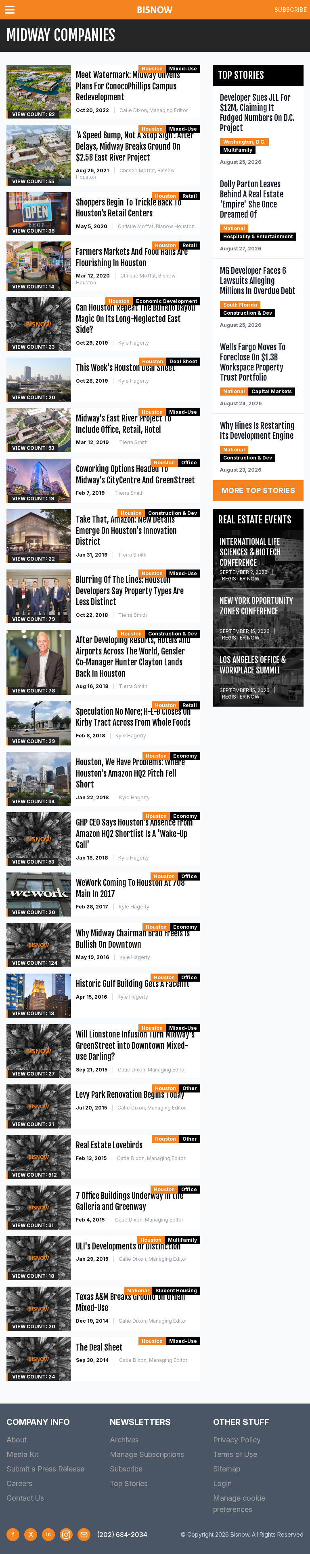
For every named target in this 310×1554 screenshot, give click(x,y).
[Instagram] (66, 1534)
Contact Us (25, 1498)
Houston (152, 69)
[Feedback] (84, 1534)
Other (189, 1088)
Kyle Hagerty (133, 343)
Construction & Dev (172, 513)
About (16, 1439)
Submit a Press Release (45, 1469)
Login (222, 1483)
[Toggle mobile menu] (11, 9)
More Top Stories (258, 490)
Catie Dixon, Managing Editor (153, 110)
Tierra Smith (133, 442)
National (138, 1290)
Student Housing (176, 1290)
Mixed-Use (183, 69)
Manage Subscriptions (147, 1454)
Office (189, 462)
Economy (185, 756)
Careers (19, 1483)
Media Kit (22, 1454)
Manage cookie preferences (239, 1504)
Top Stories (129, 1483)
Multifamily (182, 1240)
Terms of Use (235, 1454)
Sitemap (226, 1469)
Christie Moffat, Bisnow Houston (156, 226)
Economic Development (166, 301)
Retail (189, 196)
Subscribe (290, 9)
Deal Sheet (183, 361)
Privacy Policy (237, 1439)
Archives (124, 1439)
